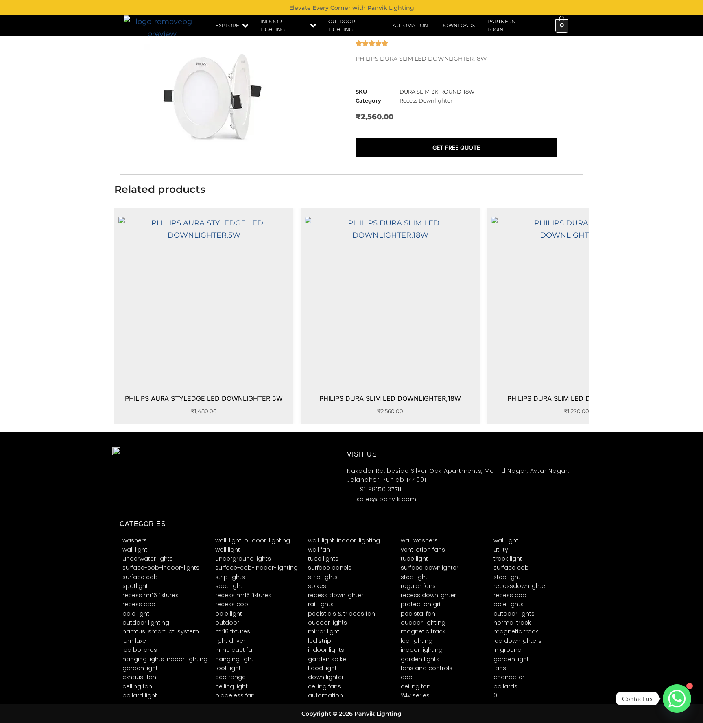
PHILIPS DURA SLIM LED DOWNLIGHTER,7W (576, 398)
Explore (227, 25)
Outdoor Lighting (341, 25)
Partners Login (501, 25)
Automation (410, 25)
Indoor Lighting (272, 25)
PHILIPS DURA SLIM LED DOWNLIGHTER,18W (390, 398)
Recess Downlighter (426, 100)
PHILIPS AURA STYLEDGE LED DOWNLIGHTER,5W (204, 398)
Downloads (457, 25)
